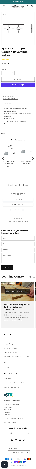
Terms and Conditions (11, 348)
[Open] (4, 464)
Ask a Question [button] (19, 204)
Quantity (3, 69)
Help (5, 363)
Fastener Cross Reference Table (14, 383)
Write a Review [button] (19, 200)
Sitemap (6, 367)
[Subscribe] (28, 433)
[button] (4, 6)
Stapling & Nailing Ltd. (20, 465)
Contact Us (7, 378)
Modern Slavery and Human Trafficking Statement (16, 358)
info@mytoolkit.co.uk (16, 418)
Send (7, 267)
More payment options (18, 89)
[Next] (33, 158)
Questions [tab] (18, 210)
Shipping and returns (10, 352)
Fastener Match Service (11, 387)
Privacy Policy (8, 344)
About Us (7, 340)
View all (32, 277)
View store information (10, 98)
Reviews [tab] (6, 210)
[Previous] (3, 158)
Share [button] (5, 133)
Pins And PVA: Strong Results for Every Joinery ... (17, 305)
